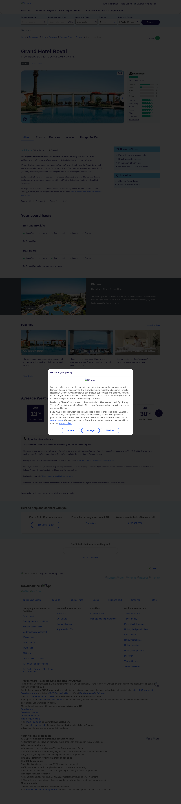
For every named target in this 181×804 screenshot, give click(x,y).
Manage (90, 430)
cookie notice (56, 420)
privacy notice (65, 423)
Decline (110, 430)
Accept (70, 430)
